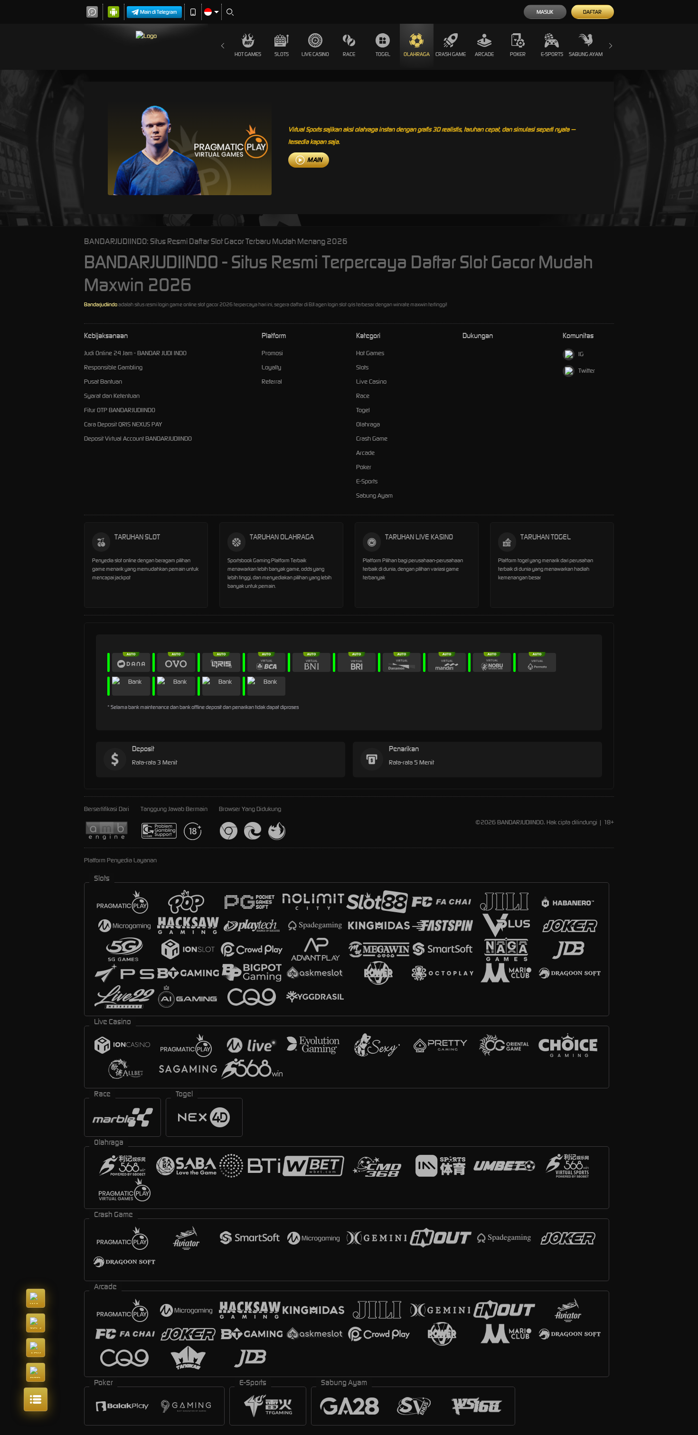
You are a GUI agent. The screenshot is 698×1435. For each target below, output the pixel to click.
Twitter (586, 371)
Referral (272, 382)
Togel (383, 54)
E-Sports (552, 54)
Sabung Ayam (586, 54)
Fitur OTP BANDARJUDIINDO (119, 410)
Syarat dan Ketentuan (112, 396)
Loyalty (271, 367)
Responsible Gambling (113, 367)
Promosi (272, 353)
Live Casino (315, 54)
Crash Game (450, 54)
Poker (518, 54)
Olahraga (417, 54)
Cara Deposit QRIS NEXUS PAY (123, 424)
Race (349, 54)
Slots (281, 54)
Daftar (592, 12)
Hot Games (248, 54)
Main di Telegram (158, 12)
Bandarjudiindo (100, 304)
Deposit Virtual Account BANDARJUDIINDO (138, 438)
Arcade (484, 54)
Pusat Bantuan (103, 382)
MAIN (314, 160)
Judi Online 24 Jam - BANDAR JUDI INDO (135, 353)
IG (581, 354)
